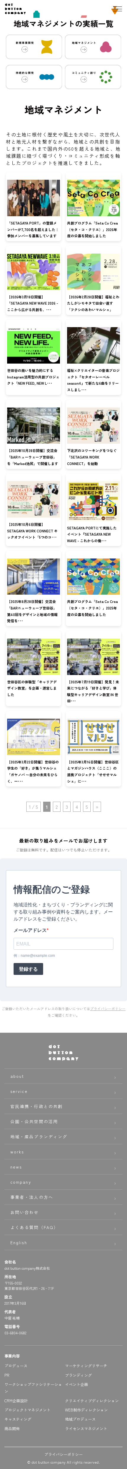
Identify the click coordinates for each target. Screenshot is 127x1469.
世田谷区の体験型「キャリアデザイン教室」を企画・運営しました (32, 688)
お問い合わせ (24, 1212)
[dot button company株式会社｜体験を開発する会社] (15, 12)
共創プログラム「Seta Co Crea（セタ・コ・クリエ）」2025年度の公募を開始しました (92, 608)
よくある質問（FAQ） (34, 1227)
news (16, 1167)
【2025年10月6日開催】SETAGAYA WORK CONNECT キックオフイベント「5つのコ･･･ (32, 530)
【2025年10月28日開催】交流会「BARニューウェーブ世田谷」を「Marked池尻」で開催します (32, 457)
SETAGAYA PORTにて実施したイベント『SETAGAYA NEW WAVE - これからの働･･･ (92, 534)
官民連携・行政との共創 (36, 1106)
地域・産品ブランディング (38, 1136)
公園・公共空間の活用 (34, 1121)
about (17, 1076)
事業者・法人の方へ (31, 1197)
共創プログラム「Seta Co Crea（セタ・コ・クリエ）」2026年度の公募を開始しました (92, 229)
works (17, 1152)
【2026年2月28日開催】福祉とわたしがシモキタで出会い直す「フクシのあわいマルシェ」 (93, 303)
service (19, 1091)
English (18, 1242)
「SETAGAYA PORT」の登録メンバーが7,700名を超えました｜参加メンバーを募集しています (33, 229)
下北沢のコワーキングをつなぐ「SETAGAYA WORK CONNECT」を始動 (92, 457)
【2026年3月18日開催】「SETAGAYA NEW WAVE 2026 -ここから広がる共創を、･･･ (32, 303)
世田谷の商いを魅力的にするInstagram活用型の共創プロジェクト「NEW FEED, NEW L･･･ (33, 377)
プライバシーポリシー (108, 1008)
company (20, 1182)
